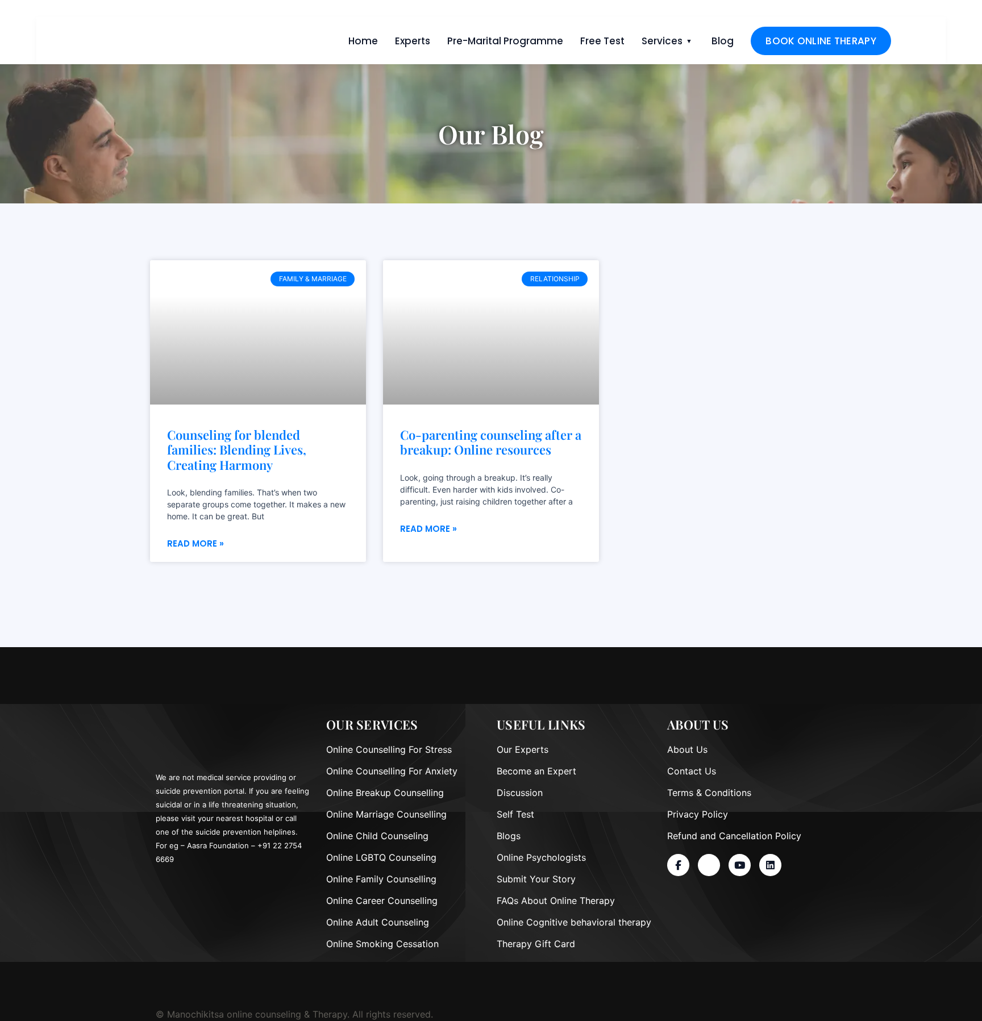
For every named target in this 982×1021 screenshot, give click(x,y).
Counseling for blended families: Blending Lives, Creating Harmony (236, 449)
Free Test (602, 41)
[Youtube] (740, 865)
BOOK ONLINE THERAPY (820, 41)
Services (662, 41)
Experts (412, 41)
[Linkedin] (770, 865)
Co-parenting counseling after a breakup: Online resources (490, 442)
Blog (722, 41)
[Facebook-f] (678, 865)
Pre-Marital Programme (505, 41)
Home (363, 41)
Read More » (195, 543)
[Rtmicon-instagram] (709, 865)
